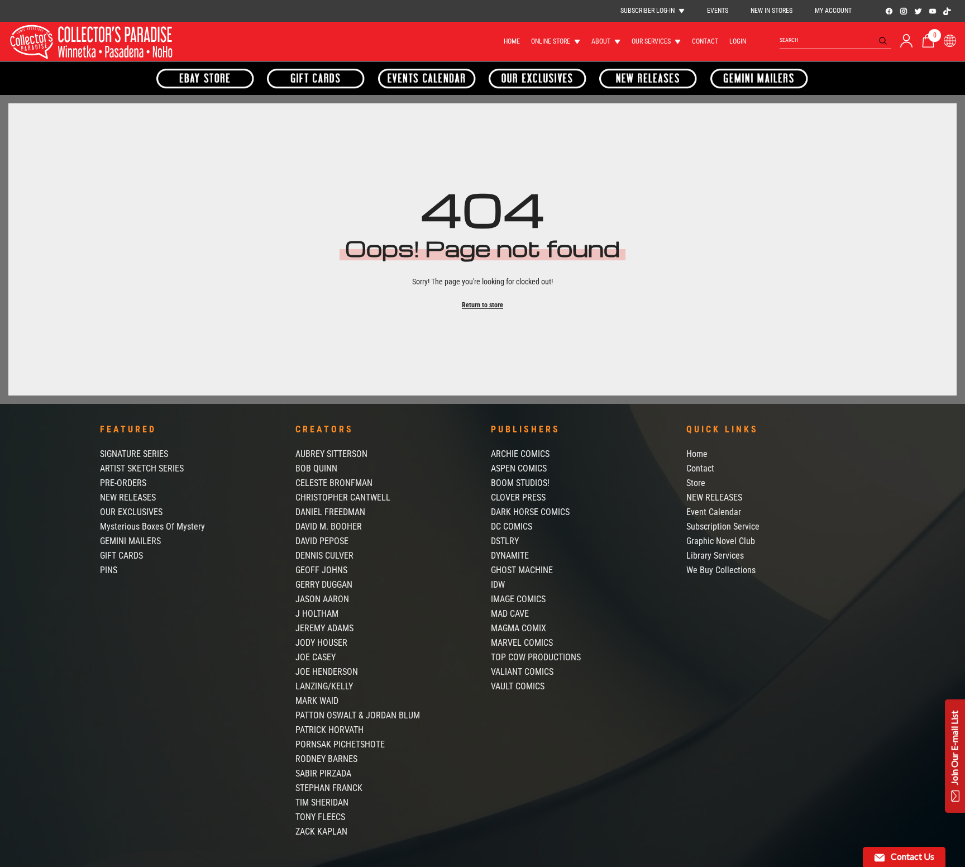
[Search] (835, 40)
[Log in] (906, 40)
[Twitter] (918, 11)
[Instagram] (903, 11)
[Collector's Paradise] (205, 78)
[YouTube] (933, 11)
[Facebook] (889, 11)
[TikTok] (947, 11)
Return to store (482, 305)
